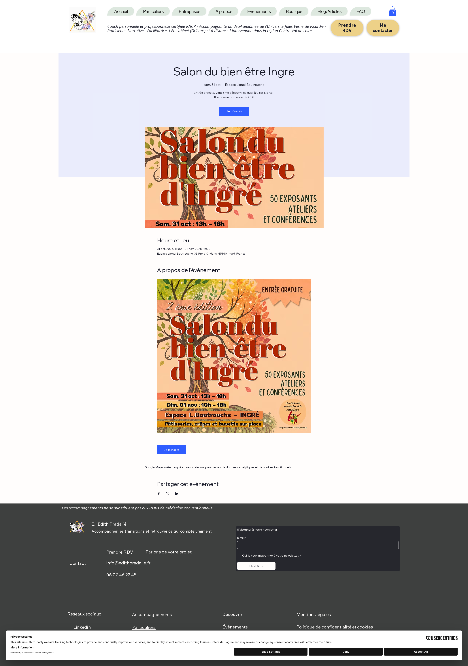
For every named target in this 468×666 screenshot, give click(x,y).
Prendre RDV (119, 552)
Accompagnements (152, 614)
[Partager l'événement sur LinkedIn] (176, 493)
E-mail (241, 537)
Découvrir (232, 614)
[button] (393, 11)
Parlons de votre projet (169, 552)
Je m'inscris (234, 111)
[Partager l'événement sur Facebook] (159, 493)
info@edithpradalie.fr (128, 563)
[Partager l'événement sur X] (167, 493)
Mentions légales (313, 614)
